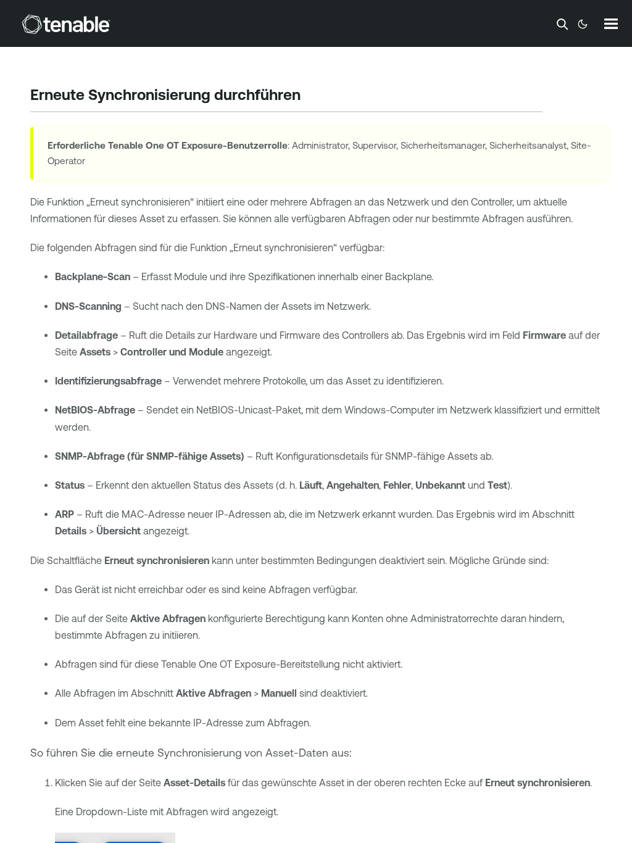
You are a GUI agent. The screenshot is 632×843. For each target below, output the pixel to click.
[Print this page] (311, 96)
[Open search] (562, 24)
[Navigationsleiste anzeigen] (611, 23)
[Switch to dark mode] (582, 24)
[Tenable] (66, 24)
